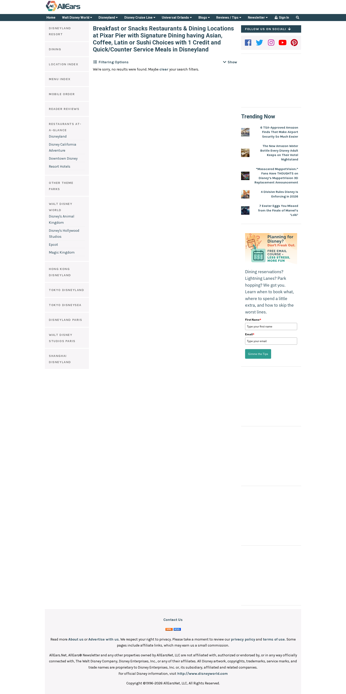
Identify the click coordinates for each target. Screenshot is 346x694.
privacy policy (243, 639)
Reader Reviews (64, 109)
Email (249, 334)
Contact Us (173, 619)
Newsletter (257, 17)
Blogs (203, 17)
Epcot (53, 244)
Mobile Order (62, 94)
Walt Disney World (76, 17)
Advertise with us (103, 639)
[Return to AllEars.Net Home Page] (75, 11)
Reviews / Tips (227, 17)
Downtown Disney (63, 158)
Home (50, 17)
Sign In (283, 17)
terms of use (274, 639)
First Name (253, 319)
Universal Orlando (176, 17)
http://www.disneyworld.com (202, 673)
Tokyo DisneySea (65, 305)
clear (163, 69)
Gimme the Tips (258, 354)
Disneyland (107, 17)
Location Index (63, 64)
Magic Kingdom (62, 252)
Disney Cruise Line (138, 17)
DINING (55, 49)
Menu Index (60, 79)
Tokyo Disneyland (66, 290)
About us (75, 639)
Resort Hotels (59, 166)
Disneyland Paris (65, 320)
